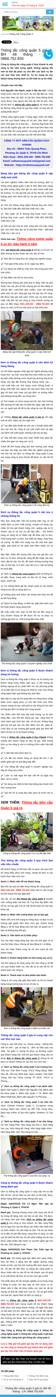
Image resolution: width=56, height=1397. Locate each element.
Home (4, 34)
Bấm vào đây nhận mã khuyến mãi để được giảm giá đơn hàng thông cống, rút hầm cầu (27, 1360)
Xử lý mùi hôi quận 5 (13, 1379)
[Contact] (48, 54)
